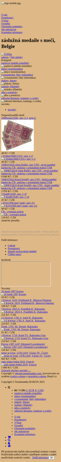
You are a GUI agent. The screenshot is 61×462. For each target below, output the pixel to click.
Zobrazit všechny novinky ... (16, 370)
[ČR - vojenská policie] (13, 214)
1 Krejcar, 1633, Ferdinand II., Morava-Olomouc (26, 300)
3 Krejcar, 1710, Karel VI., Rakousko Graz (23, 335)
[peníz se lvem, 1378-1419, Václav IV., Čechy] (26, 355)
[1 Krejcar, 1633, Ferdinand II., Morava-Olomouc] (27, 303)
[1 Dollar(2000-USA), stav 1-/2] (18, 159)
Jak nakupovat (8, 29)
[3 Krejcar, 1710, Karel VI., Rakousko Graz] (24, 338)
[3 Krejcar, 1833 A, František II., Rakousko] (24, 311)
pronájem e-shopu (37, 376)
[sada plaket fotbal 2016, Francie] (19, 364)
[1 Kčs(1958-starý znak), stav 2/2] (19, 205)
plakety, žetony (9, 80)
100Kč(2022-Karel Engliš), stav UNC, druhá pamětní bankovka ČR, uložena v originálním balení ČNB (28, 181)
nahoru (4, 57)
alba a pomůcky (9, 92)
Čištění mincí (14, 254)
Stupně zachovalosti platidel (22, 251)
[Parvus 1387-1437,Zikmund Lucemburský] (24, 347)
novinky (12, 109)
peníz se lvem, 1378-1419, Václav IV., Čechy (24, 353)
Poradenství (7, 17)
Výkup (4, 20)
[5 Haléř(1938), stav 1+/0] (15, 197)
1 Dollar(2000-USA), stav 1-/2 (17, 156)
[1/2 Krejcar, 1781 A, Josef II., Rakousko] (23, 320)
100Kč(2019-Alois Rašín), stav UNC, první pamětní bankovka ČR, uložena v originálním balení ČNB (28, 166)
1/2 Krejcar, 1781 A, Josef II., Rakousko (22, 317)
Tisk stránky (16, 57)
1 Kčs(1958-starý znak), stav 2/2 (18, 202)
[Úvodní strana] (9, 446)
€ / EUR (30, 390)
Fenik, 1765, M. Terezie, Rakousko (19, 326)
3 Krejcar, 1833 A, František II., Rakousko (23, 309)
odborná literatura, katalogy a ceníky (20, 98)
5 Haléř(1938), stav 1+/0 (14, 194)
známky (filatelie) (10, 86)
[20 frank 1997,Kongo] (13, 294)
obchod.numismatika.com (28, 373)
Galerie (11, 245)
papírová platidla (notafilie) (15, 63)
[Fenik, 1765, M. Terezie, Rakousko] (20, 329)
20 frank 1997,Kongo (12, 291)
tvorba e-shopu (18, 376)
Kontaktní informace (11, 32)
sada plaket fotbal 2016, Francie (17, 361)
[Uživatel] (9, 443)
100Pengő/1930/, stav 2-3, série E (18, 118)
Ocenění (5, 23)
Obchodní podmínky (12, 26)
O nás (4, 14)
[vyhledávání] (9, 440)
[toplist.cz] (6, 54)
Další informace (40, 457)
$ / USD (39, 390)
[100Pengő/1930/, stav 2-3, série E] (17, 150)
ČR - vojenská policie (12, 211)
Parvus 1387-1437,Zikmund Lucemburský (23, 344)
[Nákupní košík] (9, 437)
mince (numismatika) (12, 69)
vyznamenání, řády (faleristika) (17, 74)
